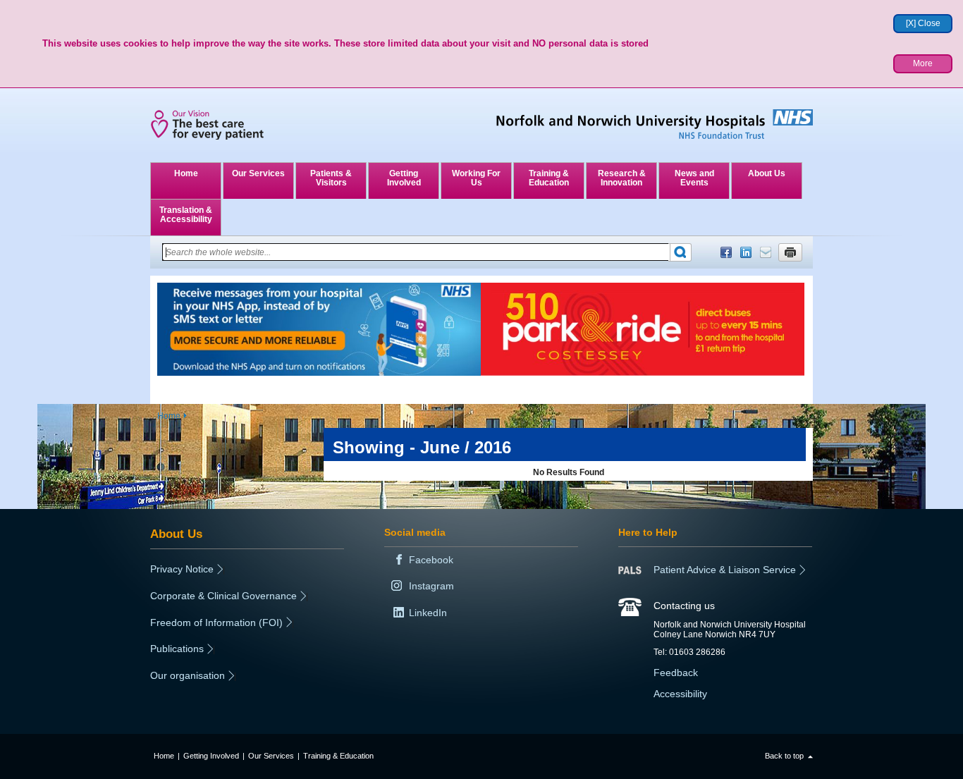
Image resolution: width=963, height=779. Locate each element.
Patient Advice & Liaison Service (725, 569)
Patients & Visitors (331, 178)
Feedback (676, 672)
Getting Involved (404, 178)
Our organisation (187, 675)
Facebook (726, 252)
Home (186, 173)
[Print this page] (790, 252)
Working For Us (476, 178)
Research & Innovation (622, 178)
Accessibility (680, 693)
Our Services (258, 173)
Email (765, 252)
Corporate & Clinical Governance (223, 595)
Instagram (431, 585)
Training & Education (549, 178)
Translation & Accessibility (185, 214)
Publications (177, 648)
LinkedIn (746, 252)
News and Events (694, 178)
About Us (766, 173)
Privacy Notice (182, 569)
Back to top (784, 756)
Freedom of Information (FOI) (216, 622)
